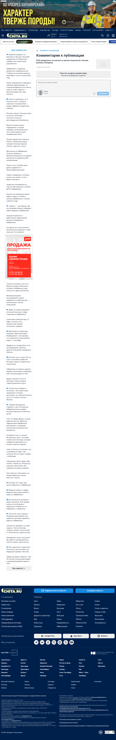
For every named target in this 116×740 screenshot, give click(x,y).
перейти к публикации (49, 50)
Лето (59, 612)
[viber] (54, 642)
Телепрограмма (66, 30)
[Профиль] (113, 35)
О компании (6, 608)
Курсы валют (98, 30)
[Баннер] (24, 42)
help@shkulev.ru (16, 721)
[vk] (42, 642)
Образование (62, 626)
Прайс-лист (6, 605)
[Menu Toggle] (2, 35)
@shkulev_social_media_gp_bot (82, 699)
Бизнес (37, 605)
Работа (78, 619)
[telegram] (36, 642)
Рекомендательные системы (68, 722)
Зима (59, 601)
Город (36, 612)
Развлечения (81, 623)
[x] (65, 642)
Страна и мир (100, 612)
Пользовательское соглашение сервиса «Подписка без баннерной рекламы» (84, 726)
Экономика (99, 619)
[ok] (48, 642)
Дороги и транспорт (42, 616)
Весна (36, 608)
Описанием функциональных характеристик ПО (74, 708)
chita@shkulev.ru (26, 716)
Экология (98, 616)
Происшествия (82, 616)
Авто (36, 601)
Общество (80, 601)
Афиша (78, 30)
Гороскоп (87, 30)
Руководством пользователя (68, 707)
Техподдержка (7, 619)
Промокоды (33, 30)
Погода (55, 30)
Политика (80, 612)
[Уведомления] (108, 35)
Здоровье (38, 626)
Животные (38, 623)
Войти (46, 93)
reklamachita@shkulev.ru (98, 697)
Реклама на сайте (8, 601)
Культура (60, 608)
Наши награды (7, 612)
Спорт (97, 605)
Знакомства (45, 30)
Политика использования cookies (70, 719)
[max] (60, 642)
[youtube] (71, 642)
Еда (35, 619)
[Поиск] (102, 35)
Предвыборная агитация (11, 623)
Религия (79, 626)
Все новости (6, 30)
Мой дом (60, 616)
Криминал (61, 605)
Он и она (79, 605)
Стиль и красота (101, 608)
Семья (97, 601)
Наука (59, 619)
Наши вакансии (7, 616)
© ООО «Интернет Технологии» (11, 732)
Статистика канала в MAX (11, 626)
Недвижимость (20, 30)
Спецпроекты (100, 623)
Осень (78, 608)
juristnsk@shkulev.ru (7, 719)
